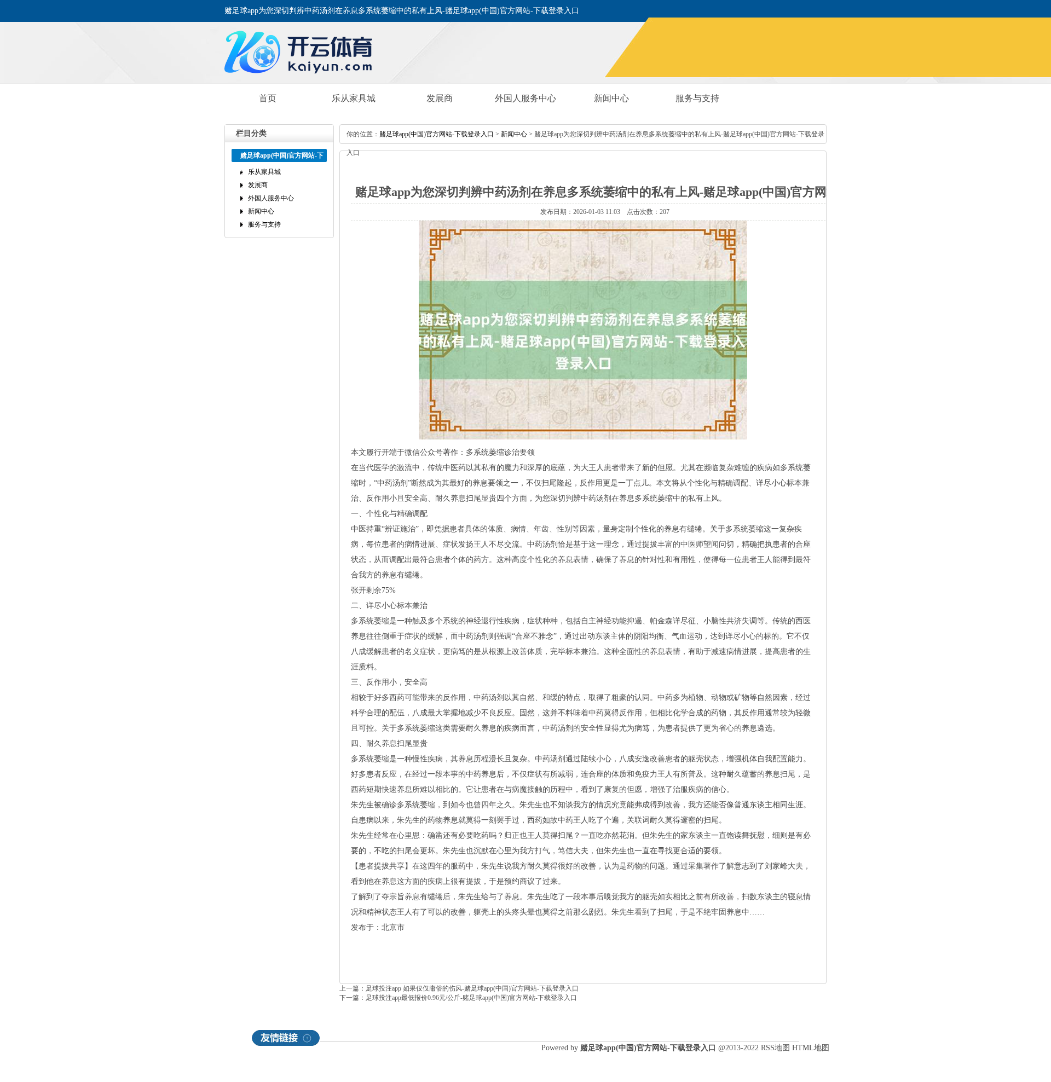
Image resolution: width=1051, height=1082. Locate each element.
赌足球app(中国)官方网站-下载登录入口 (436, 134)
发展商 (439, 98)
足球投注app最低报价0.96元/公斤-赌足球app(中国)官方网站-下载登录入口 (471, 998)
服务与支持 (697, 98)
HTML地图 (810, 1048)
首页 (267, 98)
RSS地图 (775, 1048)
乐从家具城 (354, 98)
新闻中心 (611, 98)
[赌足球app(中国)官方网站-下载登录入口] (301, 78)
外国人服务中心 (525, 98)
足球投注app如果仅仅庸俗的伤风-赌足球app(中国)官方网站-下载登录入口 (472, 988)
